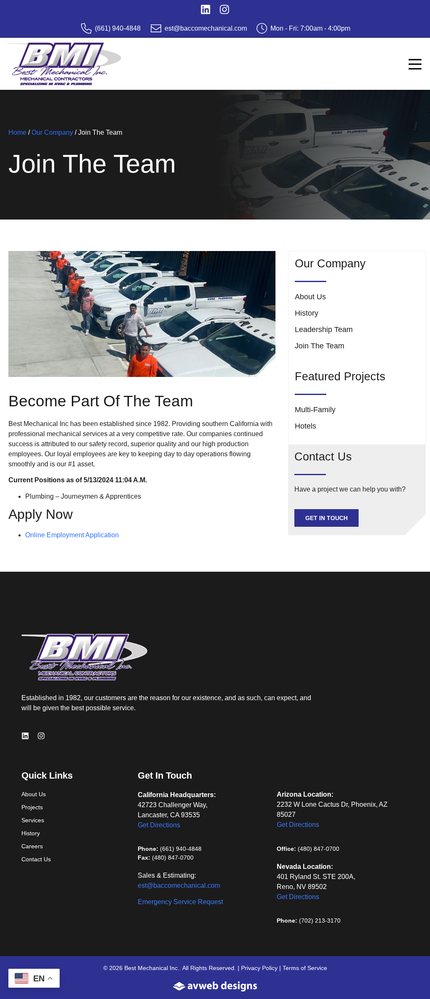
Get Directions (159, 825)
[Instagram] (224, 9)
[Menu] (415, 64)
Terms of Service (305, 968)
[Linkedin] (205, 9)
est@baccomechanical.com (179, 885)
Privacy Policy (259, 968)
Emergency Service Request (180, 901)
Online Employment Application (72, 535)
